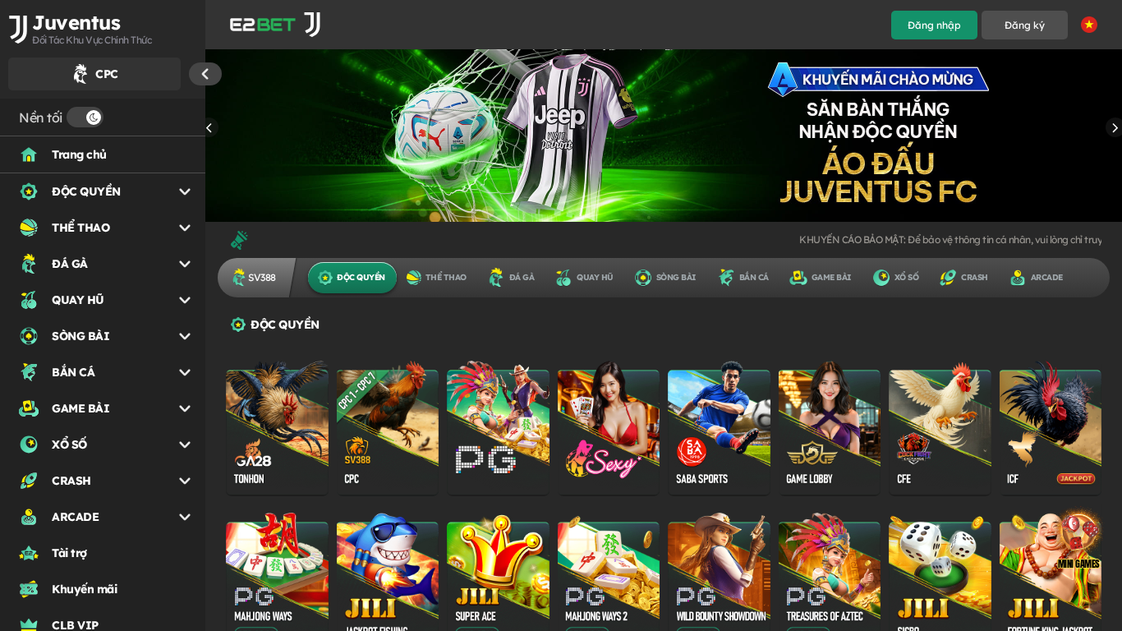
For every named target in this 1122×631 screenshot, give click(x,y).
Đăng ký (1025, 25)
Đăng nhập (934, 25)
